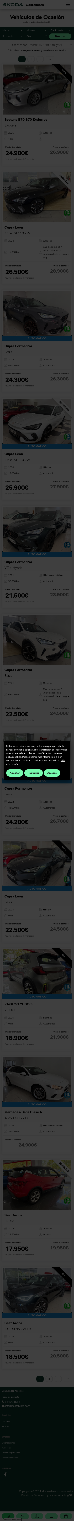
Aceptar (15, 772)
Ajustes (52, 772)
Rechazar (33, 772)
